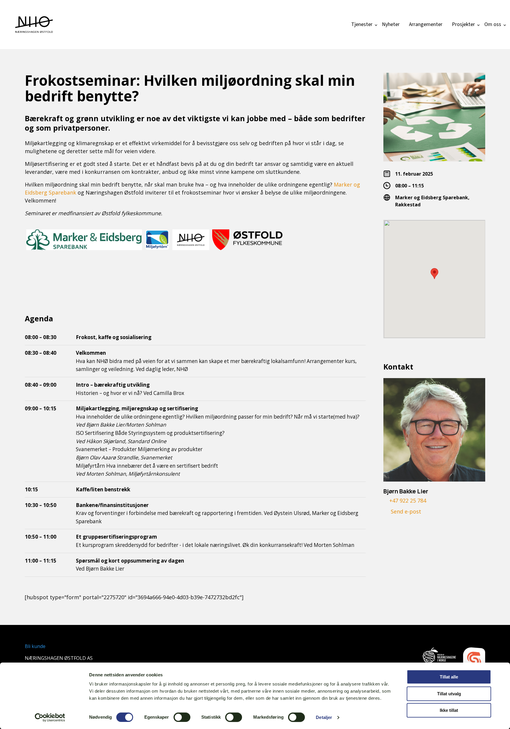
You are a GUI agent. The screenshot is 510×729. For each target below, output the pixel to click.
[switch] (182, 717)
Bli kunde (35, 646)
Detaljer (324, 717)
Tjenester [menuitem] (361, 24)
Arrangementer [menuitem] (425, 24)
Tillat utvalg (449, 693)
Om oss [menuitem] (492, 24)
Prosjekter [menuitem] (463, 24)
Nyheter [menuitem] (391, 24)
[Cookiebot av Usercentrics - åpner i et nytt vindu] (50, 717)
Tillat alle (449, 676)
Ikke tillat (449, 710)
